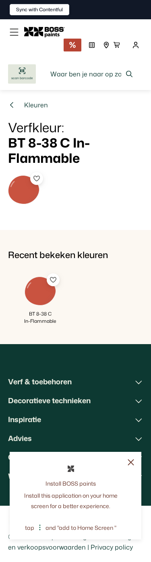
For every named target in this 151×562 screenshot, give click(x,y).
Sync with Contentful (39, 9)
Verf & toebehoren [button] (40, 381)
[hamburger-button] (14, 32)
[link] (47, 32)
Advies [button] (20, 438)
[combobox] (92, 74)
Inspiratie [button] (24, 419)
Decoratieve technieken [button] (49, 400)
